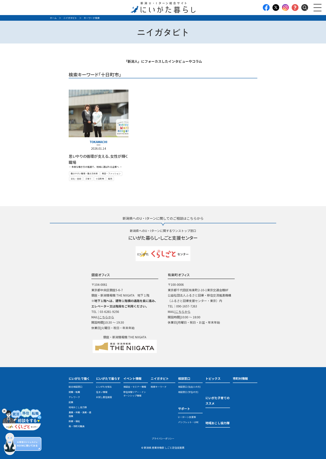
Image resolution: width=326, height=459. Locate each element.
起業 (71, 402)
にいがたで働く (79, 378)
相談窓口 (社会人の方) (189, 386)
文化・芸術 (76, 178)
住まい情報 (101, 391)
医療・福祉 (74, 421)
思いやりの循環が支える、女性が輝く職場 (98, 159)
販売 (110, 178)
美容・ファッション (111, 173)
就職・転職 (74, 391)
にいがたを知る (104, 386)
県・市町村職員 (77, 426)
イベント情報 (132, 378)
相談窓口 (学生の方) (188, 391)
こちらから (106, 317)
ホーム (53, 17)
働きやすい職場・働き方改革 (84, 173)
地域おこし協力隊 (78, 407)
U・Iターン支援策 (187, 417)
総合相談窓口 (75, 386)
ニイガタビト (70, 17)
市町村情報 (240, 378)
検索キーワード (159, 386)
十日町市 (100, 178)
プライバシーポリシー (163, 438)
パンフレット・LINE (188, 422)
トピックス (213, 378)
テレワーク (74, 397)
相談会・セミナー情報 (134, 386)
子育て (88, 178)
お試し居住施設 (104, 397)
